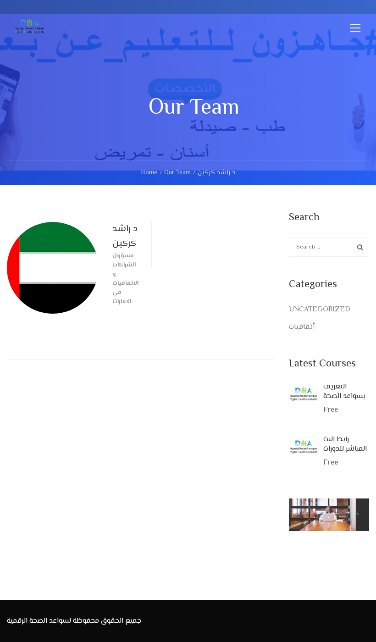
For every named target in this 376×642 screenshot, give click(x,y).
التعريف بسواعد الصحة (344, 391)
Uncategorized (319, 309)
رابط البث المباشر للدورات (345, 444)
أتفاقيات (302, 327)
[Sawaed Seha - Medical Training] (30, 32)
